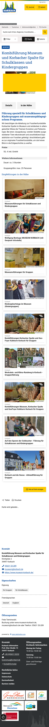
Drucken (18, 500)
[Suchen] (44, 32)
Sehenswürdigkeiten (29, 27)
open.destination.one (18, 634)
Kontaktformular (10, 664)
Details (8, 105)
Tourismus (15, 27)
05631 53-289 (10, 566)
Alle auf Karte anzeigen (36, 489)
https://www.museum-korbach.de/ (19, 572)
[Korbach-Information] (12, 652)
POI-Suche (42, 27)
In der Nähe (26, 105)
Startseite (5, 27)
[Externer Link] (13, 695)
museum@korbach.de (14, 569)
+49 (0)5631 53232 (10, 654)
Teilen (7, 500)
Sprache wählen (42, 2)
